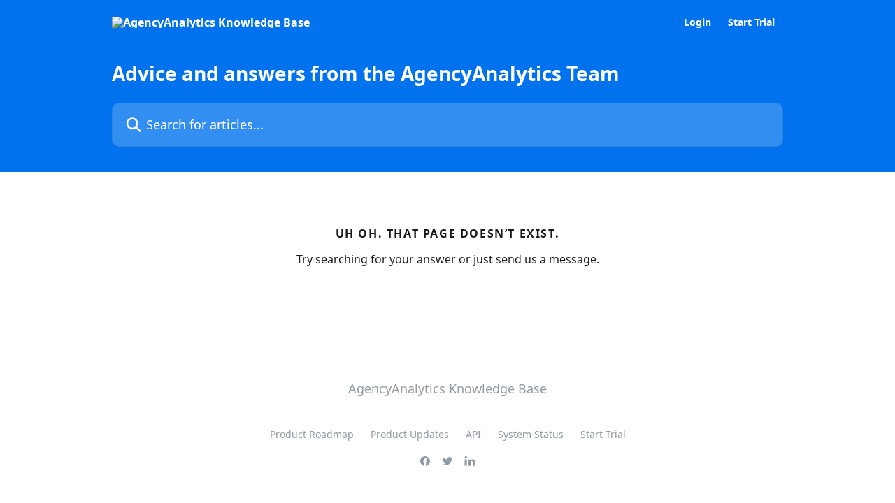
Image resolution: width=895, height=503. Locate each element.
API (473, 434)
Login (697, 22)
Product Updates (410, 434)
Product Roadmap (312, 434)
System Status (531, 434)
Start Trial (751, 22)
